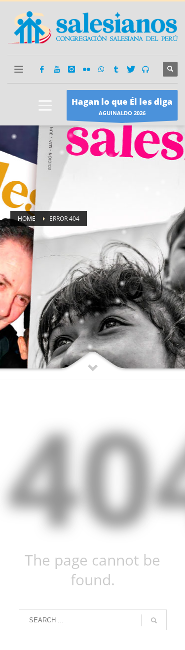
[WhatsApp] (101, 69)
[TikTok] (116, 69)
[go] (154, 620)
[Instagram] (71, 69)
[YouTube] (56, 69)
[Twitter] (130, 69)
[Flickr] (86, 69)
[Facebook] (42, 69)
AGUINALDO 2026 (122, 106)
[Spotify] (145, 69)
